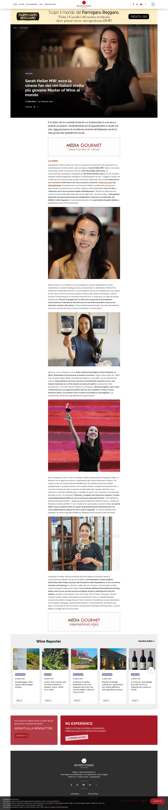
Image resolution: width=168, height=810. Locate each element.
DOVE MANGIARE (31, 4)
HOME (15, 4)
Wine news (29, 73)
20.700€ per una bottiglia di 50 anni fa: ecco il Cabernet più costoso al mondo (141, 686)
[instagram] (137, 4)
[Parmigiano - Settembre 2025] (84, 16)
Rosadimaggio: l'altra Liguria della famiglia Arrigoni (24, 684)
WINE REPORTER (50, 4)
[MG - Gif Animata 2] (84, 147)
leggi (18, 700)
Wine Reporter (24, 28)
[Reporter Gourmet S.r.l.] (84, 4)
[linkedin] (90, 785)
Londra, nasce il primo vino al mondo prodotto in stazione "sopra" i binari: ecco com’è (55, 686)
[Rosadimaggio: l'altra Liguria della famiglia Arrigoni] (26, 659)
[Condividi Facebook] (34, 106)
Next (151, 670)
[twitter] (145, 4)
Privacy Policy (93, 794)
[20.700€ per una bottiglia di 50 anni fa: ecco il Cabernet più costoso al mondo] (142, 659)
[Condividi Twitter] (37, 106)
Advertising (75, 794)
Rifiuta (144, 801)
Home (15, 28)
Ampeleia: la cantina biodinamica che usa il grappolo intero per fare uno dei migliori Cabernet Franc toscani (83, 687)
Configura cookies (129, 801)
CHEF (41, 4)
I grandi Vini (135, 674)
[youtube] (141, 4)
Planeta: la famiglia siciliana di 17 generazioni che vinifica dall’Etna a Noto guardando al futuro (112, 686)
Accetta (158, 801)
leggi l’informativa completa (52, 805)
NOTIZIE (21, 4)
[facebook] (133, 4)
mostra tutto (145, 641)
